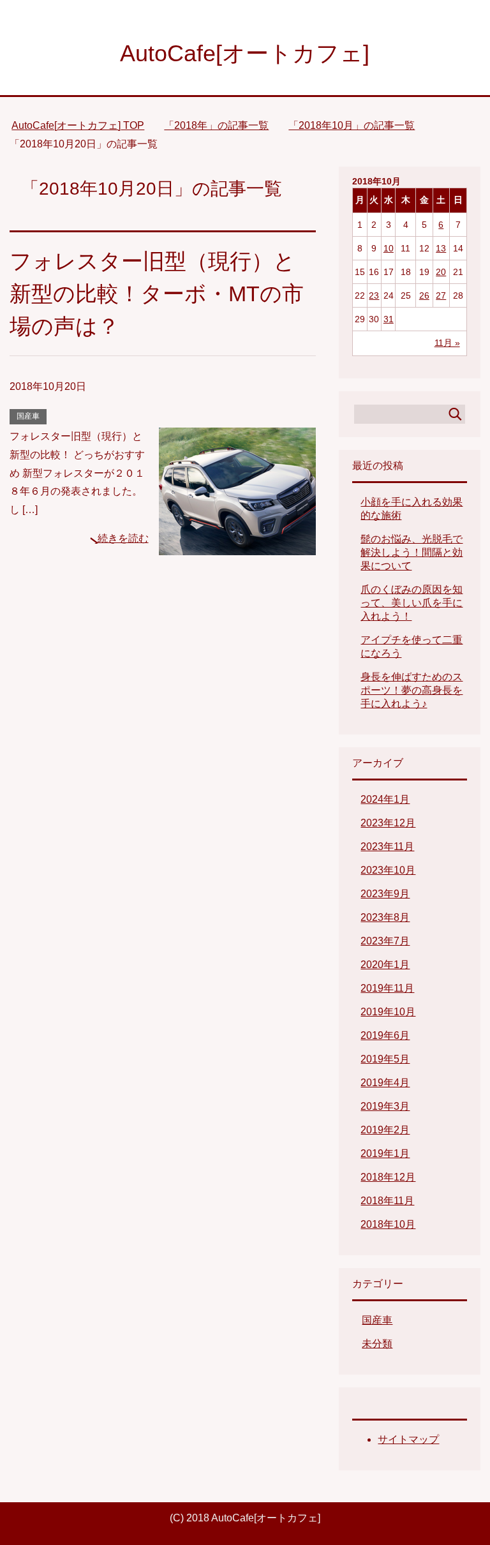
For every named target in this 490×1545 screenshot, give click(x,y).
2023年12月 (387, 822)
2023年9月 (385, 893)
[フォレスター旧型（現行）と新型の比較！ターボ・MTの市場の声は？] (237, 545)
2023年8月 (385, 917)
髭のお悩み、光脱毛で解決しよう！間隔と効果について (411, 552)
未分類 (377, 1343)
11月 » (447, 343)
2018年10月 (387, 1224)
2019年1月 (385, 1153)
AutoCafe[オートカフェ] (244, 53)
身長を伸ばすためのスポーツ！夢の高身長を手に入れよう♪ (411, 690)
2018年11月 (387, 1200)
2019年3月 (385, 1106)
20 (441, 272)
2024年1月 (385, 799)
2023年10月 (387, 870)
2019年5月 (385, 1059)
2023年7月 (385, 941)
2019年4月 (385, 1082)
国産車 (28, 416)
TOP (77, 125)
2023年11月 (387, 846)
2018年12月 (387, 1177)
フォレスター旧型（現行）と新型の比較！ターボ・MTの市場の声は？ (157, 293)
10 (388, 248)
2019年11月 (387, 988)
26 (424, 295)
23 (374, 295)
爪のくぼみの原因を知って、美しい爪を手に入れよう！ (411, 603)
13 (441, 248)
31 (388, 319)
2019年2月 (385, 1129)
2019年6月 (385, 1035)
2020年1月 (385, 964)
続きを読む (123, 538)
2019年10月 (387, 1011)
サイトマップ (408, 1439)
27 (441, 295)
